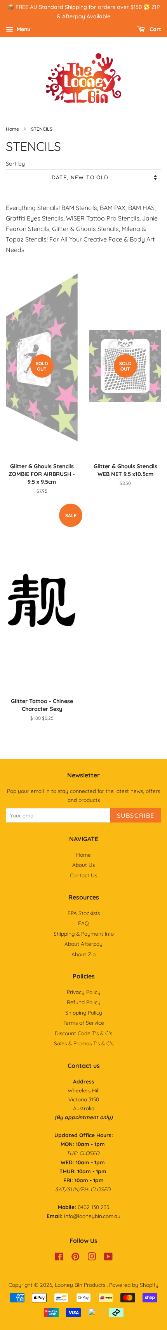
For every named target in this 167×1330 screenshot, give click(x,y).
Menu (22, 29)
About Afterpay (83, 943)
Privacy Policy (84, 992)
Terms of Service (83, 1022)
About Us (83, 864)
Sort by (15, 163)
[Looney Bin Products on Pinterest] (75, 1258)
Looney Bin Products (81, 1284)
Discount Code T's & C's (83, 1033)
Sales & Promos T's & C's (83, 1043)
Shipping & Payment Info (84, 933)
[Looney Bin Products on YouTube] (108, 1258)
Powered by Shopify (133, 1284)
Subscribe (136, 815)
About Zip (83, 954)
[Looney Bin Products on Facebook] (58, 1258)
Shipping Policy (83, 1012)
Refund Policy (84, 1002)
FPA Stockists (84, 913)
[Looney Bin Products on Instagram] (91, 1258)
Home (12, 129)
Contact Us (83, 875)
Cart (154, 29)
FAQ (83, 923)
